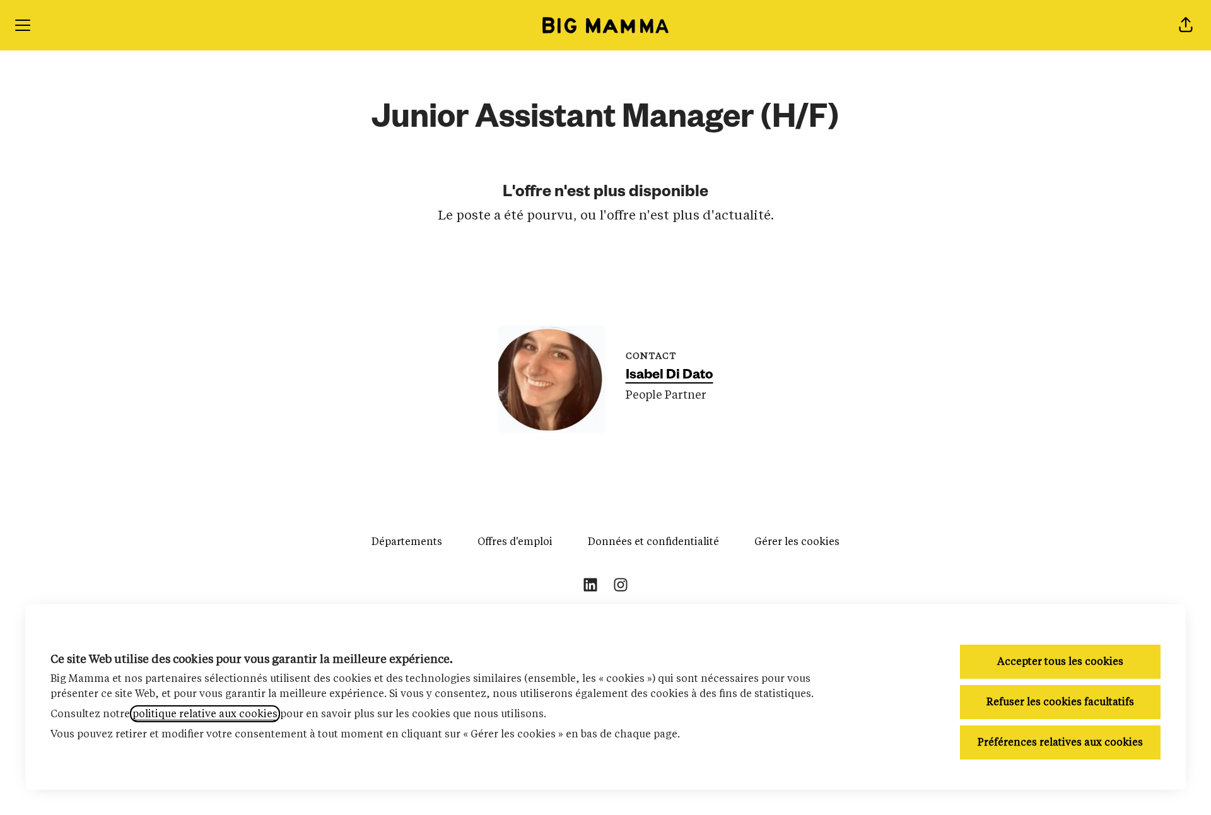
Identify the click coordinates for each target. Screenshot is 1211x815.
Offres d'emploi (515, 542)
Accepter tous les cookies (1060, 661)
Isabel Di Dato (669, 376)
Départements (406, 542)
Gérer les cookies (797, 542)
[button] (1185, 25)
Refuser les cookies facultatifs (1060, 702)
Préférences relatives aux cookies (1060, 742)
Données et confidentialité (653, 542)
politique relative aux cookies (205, 714)
